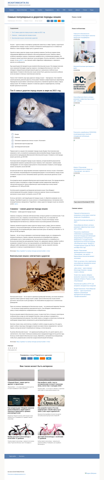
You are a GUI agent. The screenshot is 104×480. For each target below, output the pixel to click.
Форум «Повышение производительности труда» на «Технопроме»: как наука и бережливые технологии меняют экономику (84, 169)
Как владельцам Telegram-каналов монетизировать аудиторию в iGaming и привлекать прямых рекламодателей (21, 410)
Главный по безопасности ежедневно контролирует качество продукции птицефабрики (84, 35)
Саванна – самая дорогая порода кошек (24, 35)
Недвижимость (49, 10)
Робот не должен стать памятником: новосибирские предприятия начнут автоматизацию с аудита (85, 263)
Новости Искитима (22, 10)
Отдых (91, 10)
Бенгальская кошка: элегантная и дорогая (24, 38)
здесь (16, 204)
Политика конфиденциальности (16, 474)
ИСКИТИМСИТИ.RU (18, 2)
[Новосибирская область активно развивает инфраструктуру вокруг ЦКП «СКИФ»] (85, 116)
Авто (58, 10)
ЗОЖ (64, 10)
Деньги (78, 10)
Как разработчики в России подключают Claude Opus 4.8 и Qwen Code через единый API (49, 409)
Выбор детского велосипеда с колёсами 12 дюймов (19, 437)
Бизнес (70, 10)
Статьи (85, 10)
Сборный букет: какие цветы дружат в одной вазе (18, 383)
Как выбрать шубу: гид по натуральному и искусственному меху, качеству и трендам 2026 (50, 384)
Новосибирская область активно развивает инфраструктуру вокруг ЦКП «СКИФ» (84, 99)
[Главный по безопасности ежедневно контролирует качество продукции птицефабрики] (84, 52)
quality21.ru (21, 60)
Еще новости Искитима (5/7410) (84, 202)
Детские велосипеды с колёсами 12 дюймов (50, 437)
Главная (11, 10)
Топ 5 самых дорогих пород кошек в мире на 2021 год (28, 32)
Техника (32, 10)
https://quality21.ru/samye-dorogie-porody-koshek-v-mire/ (33, 251)
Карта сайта (12, 456)
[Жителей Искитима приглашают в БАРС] (84, 83)
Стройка (40, 10)
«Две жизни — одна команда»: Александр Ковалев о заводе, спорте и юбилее (83, 270)
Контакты (21, 456)
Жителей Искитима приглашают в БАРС (84, 67)
